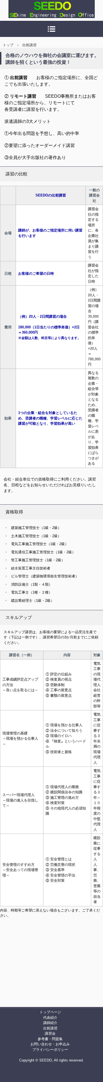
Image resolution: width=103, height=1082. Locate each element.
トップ (8, 45)
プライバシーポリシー (50, 1050)
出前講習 (50, 1028)
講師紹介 (50, 1023)
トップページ (50, 1012)
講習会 (50, 1033)
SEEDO (12, 23)
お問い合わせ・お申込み (50, 1044)
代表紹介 (50, 1018)
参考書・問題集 (50, 1039)
